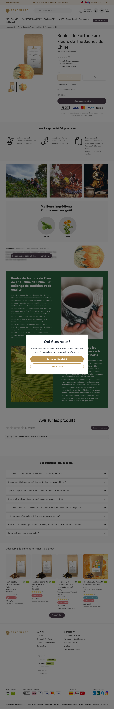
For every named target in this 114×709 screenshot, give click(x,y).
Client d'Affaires (57, 367)
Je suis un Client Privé (57, 359)
